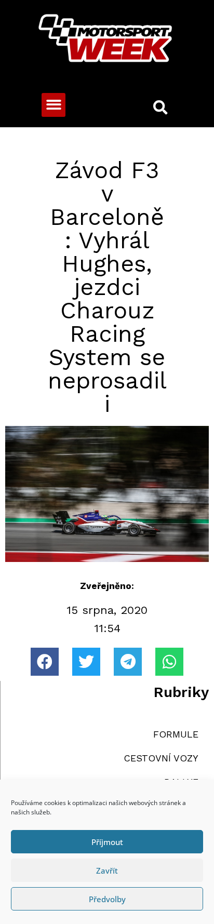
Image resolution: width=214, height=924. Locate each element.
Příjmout (107, 842)
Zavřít (107, 870)
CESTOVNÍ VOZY (161, 758)
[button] (54, 105)
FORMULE (175, 734)
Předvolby (107, 899)
